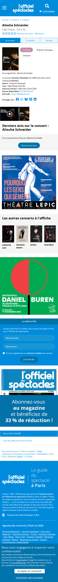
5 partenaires (21, 560)
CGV (52, 454)
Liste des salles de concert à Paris (17, 440)
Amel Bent (49, 245)
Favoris (40, 33)
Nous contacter (28, 451)
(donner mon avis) (25, 33)
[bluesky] (26, 99)
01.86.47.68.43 (27, 91)
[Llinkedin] (35, 99)
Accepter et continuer (29, 571)
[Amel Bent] (50, 233)
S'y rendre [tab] (30, 40)
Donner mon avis (29, 145)
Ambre (33, 245)
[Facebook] (17, 99)
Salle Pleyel (12, 86)
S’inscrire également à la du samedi (29, 353)
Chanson (14, 80)
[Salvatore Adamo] (22, 233)
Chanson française (17, 83)
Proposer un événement (24, 454)
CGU (4, 456)
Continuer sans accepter (29, 577)
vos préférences (19, 562)
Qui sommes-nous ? (11, 451)
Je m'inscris (29, 359)
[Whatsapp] (22, 99)
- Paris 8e (14, 29)
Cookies (28, 456)
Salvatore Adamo (20, 246)
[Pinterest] (31, 99)
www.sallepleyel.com (20, 94)
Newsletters (43, 454)
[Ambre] (36, 233)
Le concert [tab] (10, 40)
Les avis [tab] (49, 40)
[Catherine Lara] (8, 233)
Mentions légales (15, 456)
